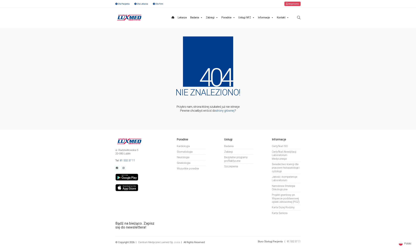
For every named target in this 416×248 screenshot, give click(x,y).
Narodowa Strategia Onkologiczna (283, 187)
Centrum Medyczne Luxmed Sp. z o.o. (159, 242)
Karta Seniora (279, 213)
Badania (194, 17)
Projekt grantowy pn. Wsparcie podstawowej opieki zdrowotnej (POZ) (285, 198)
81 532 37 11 (127, 160)
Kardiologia (183, 146)
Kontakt (281, 17)
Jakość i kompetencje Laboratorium (284, 178)
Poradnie (226, 17)
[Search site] (299, 18)
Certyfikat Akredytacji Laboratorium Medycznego (284, 155)
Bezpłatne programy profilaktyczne (236, 159)
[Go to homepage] (129, 17)
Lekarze (182, 17)
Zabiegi (210, 17)
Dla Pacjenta (124, 4)
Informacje (264, 17)
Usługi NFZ (244, 17)
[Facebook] (117, 167)
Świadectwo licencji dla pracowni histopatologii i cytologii (286, 168)
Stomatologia (185, 151)
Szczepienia (231, 166)
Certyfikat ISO (280, 146)
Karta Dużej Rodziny (283, 207)
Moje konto (293, 4)
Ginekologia (183, 163)
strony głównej (225, 110)
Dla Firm (159, 4)
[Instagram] (123, 167)
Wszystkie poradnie (188, 168)
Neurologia (183, 157)
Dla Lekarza (142, 4)
